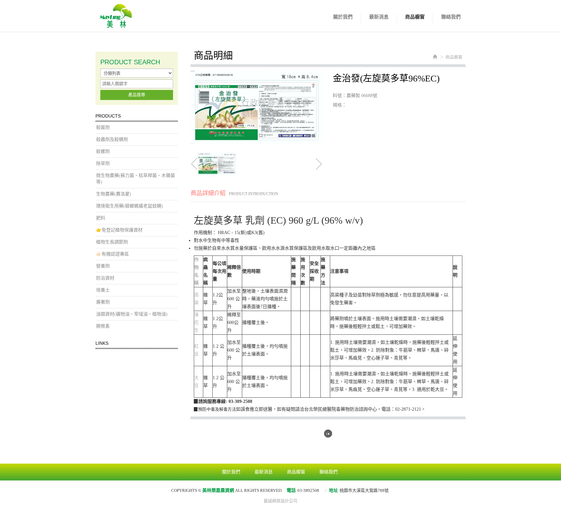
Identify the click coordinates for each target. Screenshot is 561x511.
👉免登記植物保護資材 (119, 230)
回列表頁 (328, 434)
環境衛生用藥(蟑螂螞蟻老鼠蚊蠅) (129, 206)
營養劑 (103, 266)
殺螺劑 (103, 151)
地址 (333, 490)
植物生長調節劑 (112, 242)
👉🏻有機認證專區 (112, 254)
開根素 (103, 326)
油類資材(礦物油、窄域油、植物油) (132, 314)
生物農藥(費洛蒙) (113, 194)
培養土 (103, 290)
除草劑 (103, 163)
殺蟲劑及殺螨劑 (112, 139)
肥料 (100, 218)
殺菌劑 (103, 127)
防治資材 (105, 278)
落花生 (196, 322)
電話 (291, 490)
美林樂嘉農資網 (116, 16)
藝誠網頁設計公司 (280, 500)
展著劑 (103, 302)
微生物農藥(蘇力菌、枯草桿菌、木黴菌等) (135, 178)
